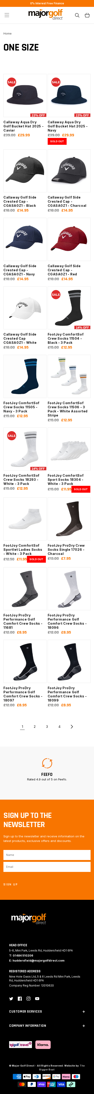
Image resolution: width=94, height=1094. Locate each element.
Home (7, 33)
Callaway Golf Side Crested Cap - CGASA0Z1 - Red (64, 270)
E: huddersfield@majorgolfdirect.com (37, 960)
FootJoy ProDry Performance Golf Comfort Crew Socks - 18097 (23, 694)
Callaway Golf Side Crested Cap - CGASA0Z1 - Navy (20, 270)
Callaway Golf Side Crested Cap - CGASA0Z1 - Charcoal (67, 201)
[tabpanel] (47, 769)
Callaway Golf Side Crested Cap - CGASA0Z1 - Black (20, 201)
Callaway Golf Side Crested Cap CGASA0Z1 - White (20, 338)
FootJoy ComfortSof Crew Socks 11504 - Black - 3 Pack (66, 338)
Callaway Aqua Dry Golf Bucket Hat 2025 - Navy (68, 126)
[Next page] (72, 727)
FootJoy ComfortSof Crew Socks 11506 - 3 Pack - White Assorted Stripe (68, 409)
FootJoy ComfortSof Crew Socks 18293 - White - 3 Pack (21, 479)
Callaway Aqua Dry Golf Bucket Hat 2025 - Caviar (23, 126)
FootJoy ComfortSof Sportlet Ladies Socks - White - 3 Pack (22, 549)
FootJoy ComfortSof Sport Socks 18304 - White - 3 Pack (66, 479)
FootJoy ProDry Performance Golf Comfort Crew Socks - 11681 (23, 621)
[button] (7, 15)
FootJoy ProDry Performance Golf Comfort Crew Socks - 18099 (67, 694)
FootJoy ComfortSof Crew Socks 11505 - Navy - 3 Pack (21, 407)
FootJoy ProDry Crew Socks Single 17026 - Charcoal (66, 549)
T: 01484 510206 (21, 955)
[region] (47, 3)
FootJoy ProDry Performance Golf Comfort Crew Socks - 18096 (67, 621)
